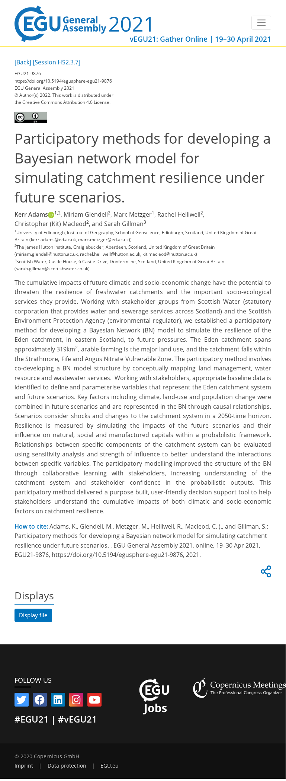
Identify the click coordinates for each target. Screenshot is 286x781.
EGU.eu (109, 765)
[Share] (264, 574)
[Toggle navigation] (261, 23)
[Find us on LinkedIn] (58, 701)
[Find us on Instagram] (76, 701)
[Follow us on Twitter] (22, 701)
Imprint (24, 765)
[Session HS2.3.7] (56, 62)
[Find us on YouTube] (94, 701)
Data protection (67, 765)
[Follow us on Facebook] (40, 701)
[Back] (23, 62)
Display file (33, 615)
